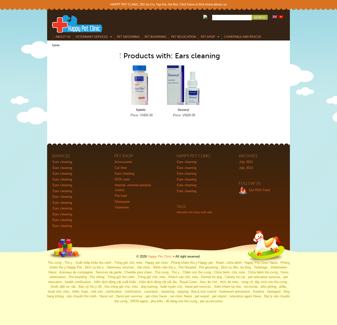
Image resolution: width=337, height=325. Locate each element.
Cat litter (121, 168)
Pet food (121, 196)
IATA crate (122, 179)
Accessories (123, 162)
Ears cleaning (62, 162)
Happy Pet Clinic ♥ (161, 256)
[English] (275, 17)
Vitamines (122, 207)
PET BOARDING (155, 37)
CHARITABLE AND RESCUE (242, 37)
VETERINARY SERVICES (90, 37)
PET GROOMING (128, 37)
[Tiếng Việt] (281, 17)
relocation (182, 212)
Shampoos (122, 201)
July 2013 (246, 168)
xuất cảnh (206, 212)
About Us (63, 37)
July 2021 (246, 162)
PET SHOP (206, 37)
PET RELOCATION (183, 37)
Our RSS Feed (259, 190)
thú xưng (194, 212)
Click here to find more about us (203, 4)
